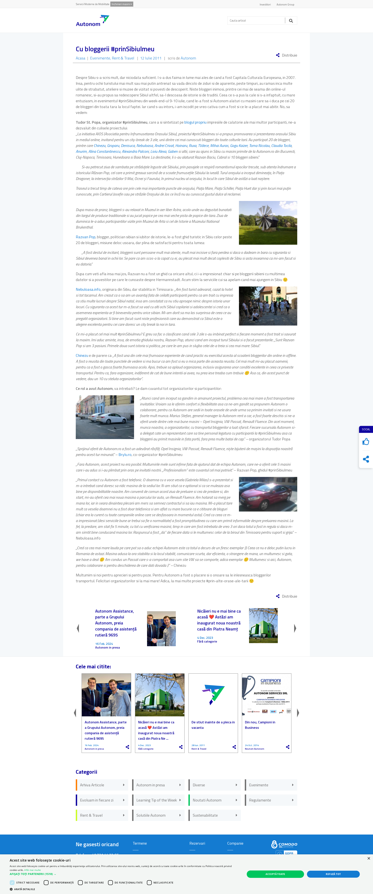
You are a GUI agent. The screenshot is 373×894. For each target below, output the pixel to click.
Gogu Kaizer (239, 145)
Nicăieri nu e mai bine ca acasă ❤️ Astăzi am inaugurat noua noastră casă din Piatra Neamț (219, 620)
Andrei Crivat (164, 145)
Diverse (199, 785)
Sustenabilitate (205, 815)
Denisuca (128, 145)
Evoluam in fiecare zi (96, 800)
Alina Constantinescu (104, 151)
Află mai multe (32, 870)
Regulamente (260, 800)
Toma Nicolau (259, 145)
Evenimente (100, 58)
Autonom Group (285, 4)
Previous (81, 629)
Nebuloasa (144, 145)
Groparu (113, 145)
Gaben (173, 151)
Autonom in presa (107, 647)
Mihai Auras (219, 145)
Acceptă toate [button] (275, 874)
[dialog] (186, 874)
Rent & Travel (123, 58)
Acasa (80, 58)
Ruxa (192, 145)
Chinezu (99, 145)
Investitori (265, 4)
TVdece (203, 145)
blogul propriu (195, 122)
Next (291, 629)
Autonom (188, 58)
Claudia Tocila (281, 145)
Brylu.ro (125, 454)
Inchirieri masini (121, 4)
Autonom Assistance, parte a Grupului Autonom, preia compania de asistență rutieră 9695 (116, 623)
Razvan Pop (85, 237)
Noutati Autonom (254, 748)
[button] (124, 874)
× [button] (368, 858)
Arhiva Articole (92, 785)
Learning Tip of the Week (156, 800)
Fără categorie (207, 641)
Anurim (81, 151)
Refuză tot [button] (333, 874)
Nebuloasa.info (88, 289)
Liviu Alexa (158, 151)
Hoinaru (181, 145)
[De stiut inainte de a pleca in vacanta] (213, 695)
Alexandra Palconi (135, 151)
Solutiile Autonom (151, 815)
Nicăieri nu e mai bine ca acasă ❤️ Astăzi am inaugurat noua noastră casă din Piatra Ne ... (156, 730)
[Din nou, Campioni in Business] (266, 695)
